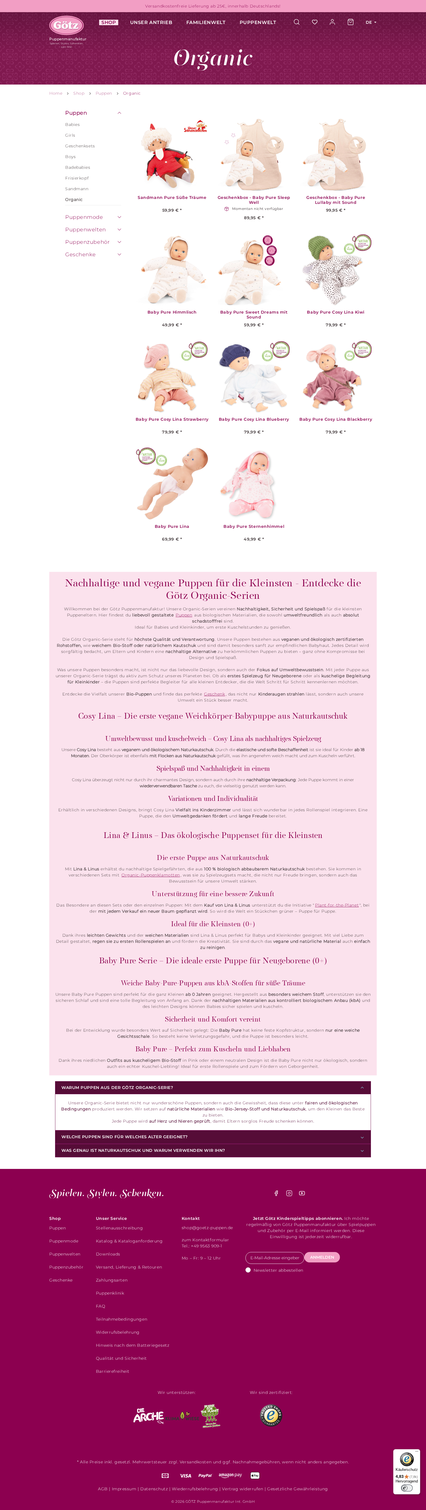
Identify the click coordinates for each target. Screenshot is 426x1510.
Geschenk (214, 694)
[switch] (407, 1488)
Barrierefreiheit (113, 1371)
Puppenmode (84, 217)
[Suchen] (300, 22)
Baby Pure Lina (172, 526)
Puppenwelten (85, 229)
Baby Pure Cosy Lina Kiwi (335, 312)
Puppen (76, 113)
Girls (70, 135)
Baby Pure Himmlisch (172, 312)
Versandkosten (196, 1462)
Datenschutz (154, 1488)
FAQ (100, 1306)
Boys (70, 156)
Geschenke (80, 254)
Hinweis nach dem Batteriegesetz (132, 1345)
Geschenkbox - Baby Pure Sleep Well (254, 200)
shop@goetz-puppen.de (207, 1227)
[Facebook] (277, 1194)
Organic (74, 199)
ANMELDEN (322, 1257)
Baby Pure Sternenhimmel (253, 526)
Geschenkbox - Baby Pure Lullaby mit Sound (335, 200)
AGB (103, 1488)
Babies (72, 124)
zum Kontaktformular (205, 1239)
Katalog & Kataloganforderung (129, 1241)
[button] (119, 113)
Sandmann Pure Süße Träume (172, 197)
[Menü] (416, 1452)
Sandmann (76, 188)
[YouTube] (302, 1194)
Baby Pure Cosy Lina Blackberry (335, 419)
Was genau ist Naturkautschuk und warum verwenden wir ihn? (143, 1150)
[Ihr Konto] (333, 22)
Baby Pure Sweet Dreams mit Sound (254, 315)
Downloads (108, 1254)
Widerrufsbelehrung (118, 1332)
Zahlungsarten (112, 1280)
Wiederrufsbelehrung (195, 1488)
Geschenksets (80, 146)
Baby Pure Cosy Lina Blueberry (254, 419)
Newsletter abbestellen (278, 1270)
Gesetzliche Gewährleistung (297, 1488)
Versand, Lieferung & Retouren (129, 1267)
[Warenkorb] (351, 22)
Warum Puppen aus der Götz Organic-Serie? (117, 1087)
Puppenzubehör (87, 242)
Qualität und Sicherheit (121, 1358)
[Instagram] (290, 1194)
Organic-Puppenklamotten (150, 875)
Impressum (124, 1488)
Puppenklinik (110, 1293)
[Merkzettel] (315, 22)
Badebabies (77, 167)
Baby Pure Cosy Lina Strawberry (172, 419)
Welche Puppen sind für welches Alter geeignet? (124, 1136)
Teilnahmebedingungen (121, 1319)
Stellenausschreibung (119, 1228)
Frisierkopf (77, 178)
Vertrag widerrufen (242, 1488)
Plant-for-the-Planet (337, 905)
